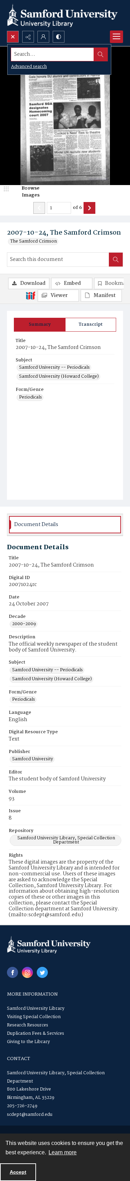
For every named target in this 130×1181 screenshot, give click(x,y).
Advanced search (29, 66)
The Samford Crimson (33, 241)
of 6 (77, 207)
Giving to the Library (28, 1042)
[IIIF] (30, 295)
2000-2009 (24, 624)
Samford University (32, 759)
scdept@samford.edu (29, 1114)
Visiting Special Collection (34, 1017)
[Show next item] (89, 208)
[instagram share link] (27, 972)
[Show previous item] (39, 208)
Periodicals (30, 397)
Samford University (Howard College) (59, 376)
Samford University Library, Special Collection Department (66, 840)
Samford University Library (35, 1008)
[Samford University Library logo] (62, 15)
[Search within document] (116, 259)
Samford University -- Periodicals (54, 367)
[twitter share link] (42, 972)
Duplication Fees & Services (35, 1033)
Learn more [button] (63, 1152)
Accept (18, 1172)
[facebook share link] (12, 972)
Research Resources (27, 1025)
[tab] (39, 324)
